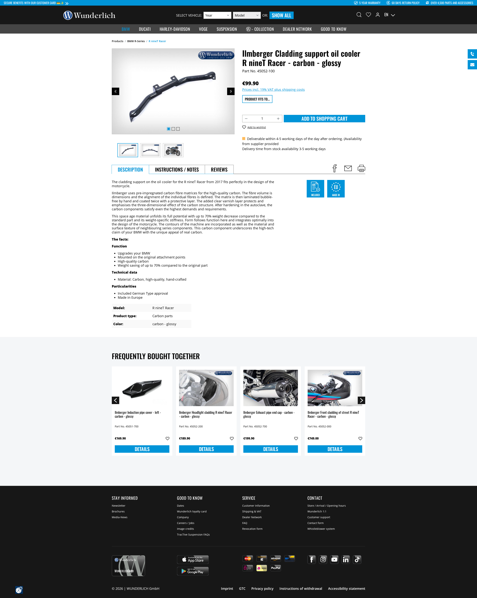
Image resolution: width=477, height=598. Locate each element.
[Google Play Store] (193, 571)
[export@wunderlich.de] (472, 64)
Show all (281, 15)
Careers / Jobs (185, 523)
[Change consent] (19, 590)
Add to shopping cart (324, 118)
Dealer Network (252, 517)
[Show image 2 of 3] (173, 129)
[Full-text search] (359, 14)
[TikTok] (357, 559)
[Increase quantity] (278, 118)
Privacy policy (262, 588)
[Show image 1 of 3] (169, 129)
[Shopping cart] (411, 14)
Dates (180, 505)
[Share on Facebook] (334, 168)
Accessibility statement (346, 588)
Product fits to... (257, 99)
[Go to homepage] (89, 15)
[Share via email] (348, 168)
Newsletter (118, 505)
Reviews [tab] (219, 169)
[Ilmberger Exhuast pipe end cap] (270, 388)
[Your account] (377, 14)
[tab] (130, 169)
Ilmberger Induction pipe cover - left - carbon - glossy (138, 414)
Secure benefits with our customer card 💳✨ (34, 3)
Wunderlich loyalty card (192, 511)
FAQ (244, 523)
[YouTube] (334, 559)
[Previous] (115, 91)
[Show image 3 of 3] (178, 129)
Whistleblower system (321, 528)
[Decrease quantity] (246, 118)
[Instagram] (323, 559)
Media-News (119, 517)
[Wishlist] (368, 14)
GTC (242, 588)
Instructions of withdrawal (300, 588)
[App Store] (193, 559)
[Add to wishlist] (167, 438)
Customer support (318, 517)
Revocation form (252, 528)
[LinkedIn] (346, 559)
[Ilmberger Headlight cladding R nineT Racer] (206, 388)
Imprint (227, 588)
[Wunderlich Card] (128, 565)
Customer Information (256, 505)
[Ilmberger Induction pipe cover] (142, 388)
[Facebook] (311, 559)
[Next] (231, 91)
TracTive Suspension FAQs (193, 534)
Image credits (185, 528)
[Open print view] (361, 168)
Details (142, 449)
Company (183, 517)
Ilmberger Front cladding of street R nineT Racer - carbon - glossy (333, 414)
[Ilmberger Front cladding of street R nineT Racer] (335, 388)
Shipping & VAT (251, 511)
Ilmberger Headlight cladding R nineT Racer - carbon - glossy (205, 414)
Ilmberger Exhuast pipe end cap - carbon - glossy (269, 414)
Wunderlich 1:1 (316, 511)
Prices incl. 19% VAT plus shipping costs (273, 89)
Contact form (315, 523)
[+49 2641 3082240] (472, 54)
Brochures (118, 511)
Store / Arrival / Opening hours (326, 505)
